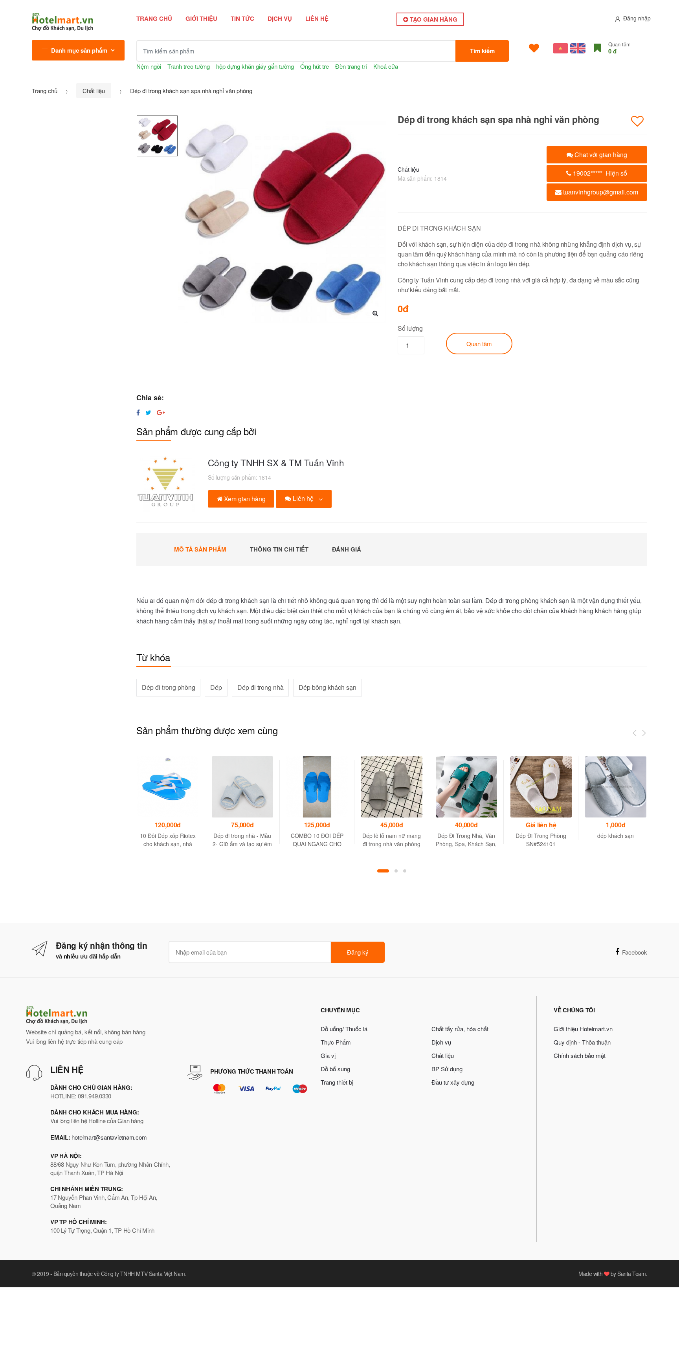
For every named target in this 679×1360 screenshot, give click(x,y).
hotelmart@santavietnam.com (109, 1137)
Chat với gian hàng (600, 154)
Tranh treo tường (188, 66)
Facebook (634, 952)
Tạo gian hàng (432, 19)
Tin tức (242, 18)
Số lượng (410, 328)
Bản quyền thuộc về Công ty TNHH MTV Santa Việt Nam (119, 1274)
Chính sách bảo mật (580, 1055)
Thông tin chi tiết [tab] (279, 549)
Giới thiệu (201, 18)
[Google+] (161, 412)
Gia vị (328, 1055)
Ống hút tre (314, 66)
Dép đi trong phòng (168, 687)
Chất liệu (94, 90)
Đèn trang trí (351, 66)
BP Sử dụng (446, 1069)
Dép (216, 687)
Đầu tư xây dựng (452, 1082)
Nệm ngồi (148, 66)
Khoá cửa (385, 66)
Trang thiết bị (337, 1082)
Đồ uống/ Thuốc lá (344, 1029)
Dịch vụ (280, 18)
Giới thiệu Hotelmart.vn (583, 1029)
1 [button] (383, 870)
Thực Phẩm (336, 1042)
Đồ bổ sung (335, 1069)
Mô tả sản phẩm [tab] (200, 549)
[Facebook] (138, 412)
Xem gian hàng (244, 498)
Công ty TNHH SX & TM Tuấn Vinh (276, 462)
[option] (282, 219)
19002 (599, 173)
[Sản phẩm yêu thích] (534, 48)
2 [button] (396, 870)
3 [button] (404, 870)
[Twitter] (148, 412)
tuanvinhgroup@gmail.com (600, 191)
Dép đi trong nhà (260, 687)
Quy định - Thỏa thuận (582, 1042)
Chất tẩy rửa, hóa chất (459, 1029)
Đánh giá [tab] (346, 549)
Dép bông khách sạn (327, 687)
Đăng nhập (637, 18)
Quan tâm (479, 343)
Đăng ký (358, 952)
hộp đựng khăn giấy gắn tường (255, 66)
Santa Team (631, 1274)
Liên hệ (316, 18)
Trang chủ (154, 18)
